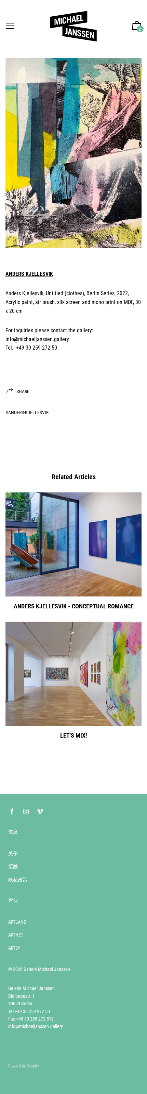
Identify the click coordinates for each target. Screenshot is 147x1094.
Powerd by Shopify (23, 1066)
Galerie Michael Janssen (47, 969)
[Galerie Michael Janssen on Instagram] (26, 811)
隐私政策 (17, 879)
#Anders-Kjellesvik (27, 412)
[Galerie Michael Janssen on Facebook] (12, 811)
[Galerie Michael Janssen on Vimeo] (40, 811)
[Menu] (10, 26)
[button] (136, 26)
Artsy (14, 948)
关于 (13, 853)
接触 (13, 866)
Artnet (15, 935)
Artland (17, 922)
